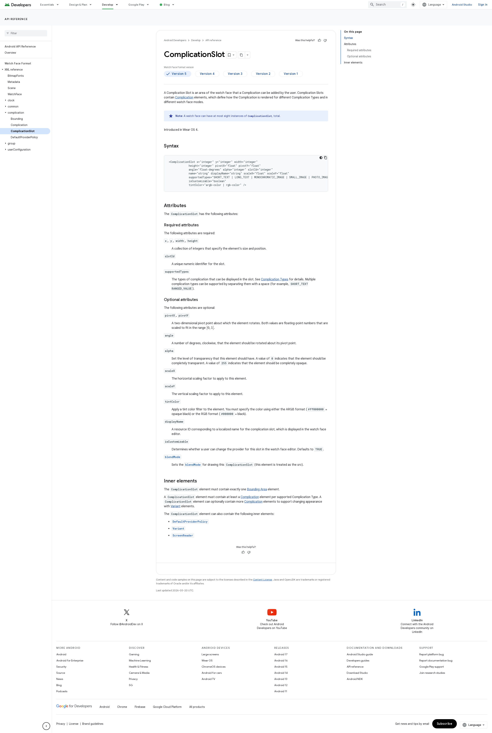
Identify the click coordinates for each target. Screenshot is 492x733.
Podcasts (61, 691)
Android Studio (462, 4)
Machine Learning (140, 660)
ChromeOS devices (213, 666)
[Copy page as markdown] (241, 55)
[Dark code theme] (321, 157)
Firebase (140, 707)
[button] (25, 70)
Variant (175, 506)
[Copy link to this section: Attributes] (190, 206)
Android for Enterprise (69, 660)
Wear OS (207, 660)
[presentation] (210, 328)
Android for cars (212, 673)
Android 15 (281, 666)
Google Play (136, 4)
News (59, 679)
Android (61, 654)
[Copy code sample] (325, 157)
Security (61, 666)
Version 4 (207, 74)
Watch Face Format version (179, 67)
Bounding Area (257, 489)
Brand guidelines (92, 723)
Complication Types (274, 279)
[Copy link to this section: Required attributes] (202, 225)
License (73, 723)
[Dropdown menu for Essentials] (59, 4)
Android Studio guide (360, 654)
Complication (184, 97)
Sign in (482, 4)
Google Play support (431, 666)
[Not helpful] (325, 40)
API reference (16, 19)
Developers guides (358, 660)
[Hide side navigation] (46, 726)
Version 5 (179, 74)
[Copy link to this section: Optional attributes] (202, 300)
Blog (167, 4)
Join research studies (432, 673)
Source (60, 673)
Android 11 (280, 691)
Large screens (210, 654)
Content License (262, 579)
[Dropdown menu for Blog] (175, 4)
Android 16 (281, 660)
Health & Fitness (138, 666)
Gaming (134, 654)
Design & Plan (78, 4)
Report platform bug (431, 654)
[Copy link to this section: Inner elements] (201, 481)
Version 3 (235, 74)
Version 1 (291, 74)
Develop (107, 4)
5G (131, 685)
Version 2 (263, 74)
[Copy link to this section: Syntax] (182, 146)
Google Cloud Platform (167, 707)
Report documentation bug (435, 660)
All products (197, 707)
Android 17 (281, 654)
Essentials (47, 4)
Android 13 (280, 679)
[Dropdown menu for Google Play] (149, 4)
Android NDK (355, 679)
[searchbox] (26, 33)
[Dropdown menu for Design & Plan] (92, 4)
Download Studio (357, 673)
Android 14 (281, 673)
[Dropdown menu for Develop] (118, 4)
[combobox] (387, 4)
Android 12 (281, 685)
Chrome (122, 707)
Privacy (133, 679)
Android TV (208, 679)
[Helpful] (319, 40)
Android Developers (175, 40)
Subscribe (444, 724)
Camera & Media (139, 673)
